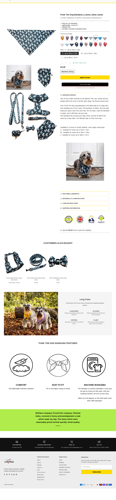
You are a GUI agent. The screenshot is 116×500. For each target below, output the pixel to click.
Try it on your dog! (85, 84)
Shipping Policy (40, 477)
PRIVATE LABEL (63, 470)
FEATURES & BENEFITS (71, 194)
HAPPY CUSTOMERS (64, 472)
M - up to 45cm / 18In (89, 53)
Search (38, 460)
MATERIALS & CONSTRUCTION (73, 198)
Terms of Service (41, 472)
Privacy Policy (40, 479)
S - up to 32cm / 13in (69, 53)
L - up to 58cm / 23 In (69, 57)
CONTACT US (62, 474)
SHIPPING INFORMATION (71, 208)
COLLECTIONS (63, 465)
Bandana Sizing (68, 72)
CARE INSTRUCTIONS (70, 203)
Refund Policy (40, 474)
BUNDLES (61, 462)
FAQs (38, 470)
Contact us (39, 467)
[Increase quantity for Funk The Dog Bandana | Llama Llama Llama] (69, 63)
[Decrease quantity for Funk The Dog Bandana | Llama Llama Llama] (62, 63)
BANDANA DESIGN (69, 95)
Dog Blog (39, 465)
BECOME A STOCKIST (64, 467)
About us (39, 462)
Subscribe (97, 472)
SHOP (60, 460)
